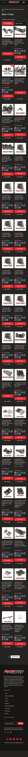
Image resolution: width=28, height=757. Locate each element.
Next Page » (16, 656)
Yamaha (10, 9)
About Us (6, 713)
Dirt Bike (6, 9)
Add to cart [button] (20, 56)
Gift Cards (7, 703)
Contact (6, 701)
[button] (23, 2)
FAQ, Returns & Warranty (9, 706)
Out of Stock (8, 53)
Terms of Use (7, 708)
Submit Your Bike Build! (9, 696)
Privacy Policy (7, 711)
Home (3, 9)
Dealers (6, 698)
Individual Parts (18, 9)
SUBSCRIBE (20, 723)
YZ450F (13, 9)
